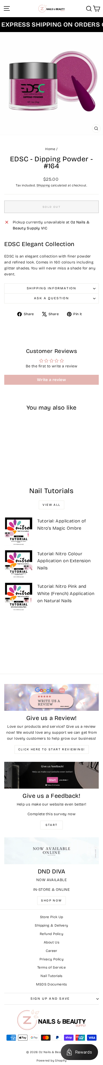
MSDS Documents (51, 984)
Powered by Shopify (51, 1060)
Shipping (43, 185)
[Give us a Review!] (51, 697)
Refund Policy (51, 934)
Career (51, 951)
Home (50, 149)
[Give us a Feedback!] (51, 775)
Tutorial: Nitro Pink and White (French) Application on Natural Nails (65, 593)
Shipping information (51, 288)
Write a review (51, 379)
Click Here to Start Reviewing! (51, 749)
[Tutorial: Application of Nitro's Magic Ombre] (18, 531)
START (52, 825)
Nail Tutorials (51, 976)
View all (51, 505)
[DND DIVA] (51, 850)
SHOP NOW (51, 900)
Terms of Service (51, 967)
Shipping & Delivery (51, 925)
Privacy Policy (52, 959)
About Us (51, 942)
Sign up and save (50, 999)
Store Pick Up (51, 917)
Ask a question (51, 298)
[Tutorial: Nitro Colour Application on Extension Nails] (18, 564)
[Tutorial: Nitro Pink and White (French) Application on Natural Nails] (18, 596)
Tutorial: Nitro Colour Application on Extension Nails (64, 561)
